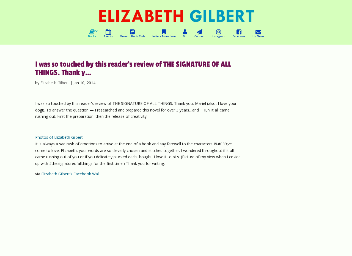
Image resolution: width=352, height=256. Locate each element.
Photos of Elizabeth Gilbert (59, 137)
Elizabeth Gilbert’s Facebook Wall (70, 173)
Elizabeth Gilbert (54, 82)
